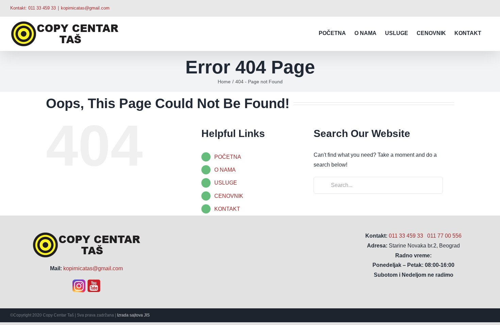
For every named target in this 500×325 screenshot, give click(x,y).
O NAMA (225, 170)
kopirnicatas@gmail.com (85, 8)
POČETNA (227, 157)
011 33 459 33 (42, 8)
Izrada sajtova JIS (133, 315)
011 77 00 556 (444, 236)
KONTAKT (227, 209)
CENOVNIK (228, 196)
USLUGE (225, 183)
